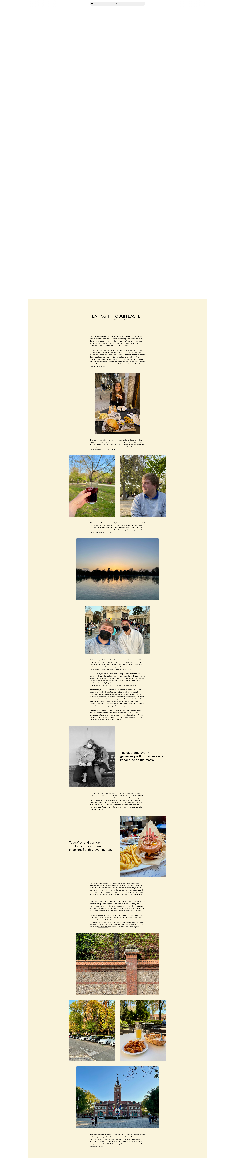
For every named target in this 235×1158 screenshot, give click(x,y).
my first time (118, 717)
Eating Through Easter (117, 316)
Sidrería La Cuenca (104, 699)
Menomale (110, 669)
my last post (96, 343)
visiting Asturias (129, 717)
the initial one (103, 927)
